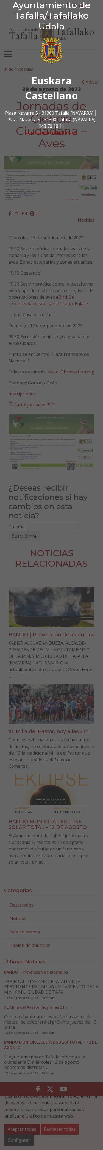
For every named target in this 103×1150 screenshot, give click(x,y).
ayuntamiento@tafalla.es (51, 133)
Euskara (52, 80)
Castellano (51, 95)
